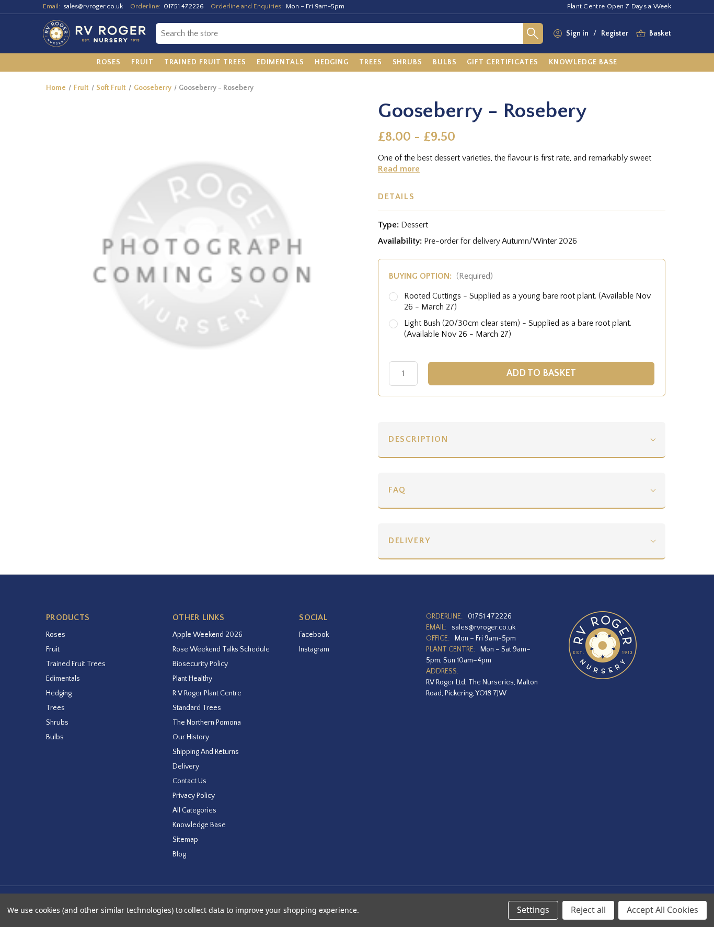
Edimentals (63, 678)
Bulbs (55, 737)
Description (418, 439)
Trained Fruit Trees (76, 664)
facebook (314, 635)
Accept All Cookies (662, 909)
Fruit (53, 649)
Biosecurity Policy (200, 664)
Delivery (409, 540)
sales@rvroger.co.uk (93, 6)
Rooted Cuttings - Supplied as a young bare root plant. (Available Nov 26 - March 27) (527, 301)
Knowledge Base (199, 825)
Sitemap (185, 840)
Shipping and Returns (205, 752)
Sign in (577, 33)
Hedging (59, 693)
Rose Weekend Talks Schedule (221, 649)
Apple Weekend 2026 (207, 635)
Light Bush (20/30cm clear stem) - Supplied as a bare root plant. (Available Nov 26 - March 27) (517, 328)
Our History (190, 737)
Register (614, 33)
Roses (55, 635)
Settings (533, 909)
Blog (179, 854)
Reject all (588, 909)
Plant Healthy (192, 678)
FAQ (397, 490)
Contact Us (189, 781)
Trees (55, 708)
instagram (314, 649)
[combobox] (339, 33)
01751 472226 (184, 6)
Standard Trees (196, 708)
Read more (399, 169)
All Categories (194, 810)
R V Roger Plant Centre (206, 693)
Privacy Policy (193, 796)
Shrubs (57, 722)
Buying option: (441, 276)
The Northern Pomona (206, 722)
